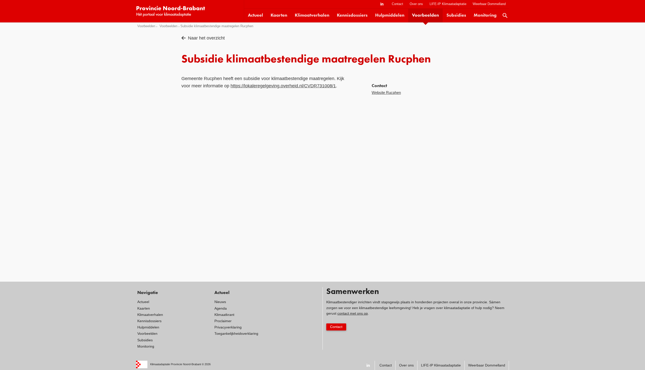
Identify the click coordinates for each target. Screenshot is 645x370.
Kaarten (279, 15)
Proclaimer (223, 321)
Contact (397, 4)
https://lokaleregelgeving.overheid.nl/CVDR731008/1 (283, 85)
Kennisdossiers (352, 15)
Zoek (505, 15)
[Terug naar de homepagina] (190, 11)
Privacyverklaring (228, 327)
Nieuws (220, 302)
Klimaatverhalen (312, 15)
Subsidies (456, 15)
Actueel (255, 15)
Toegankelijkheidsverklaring (236, 333)
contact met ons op (352, 313)
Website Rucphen (386, 92)
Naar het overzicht (206, 38)
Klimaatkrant (224, 315)
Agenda (220, 308)
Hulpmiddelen (389, 15)
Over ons (416, 4)
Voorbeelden (425, 15)
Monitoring (485, 15)
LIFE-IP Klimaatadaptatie (448, 4)
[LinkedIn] (382, 4)
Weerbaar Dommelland (489, 4)
